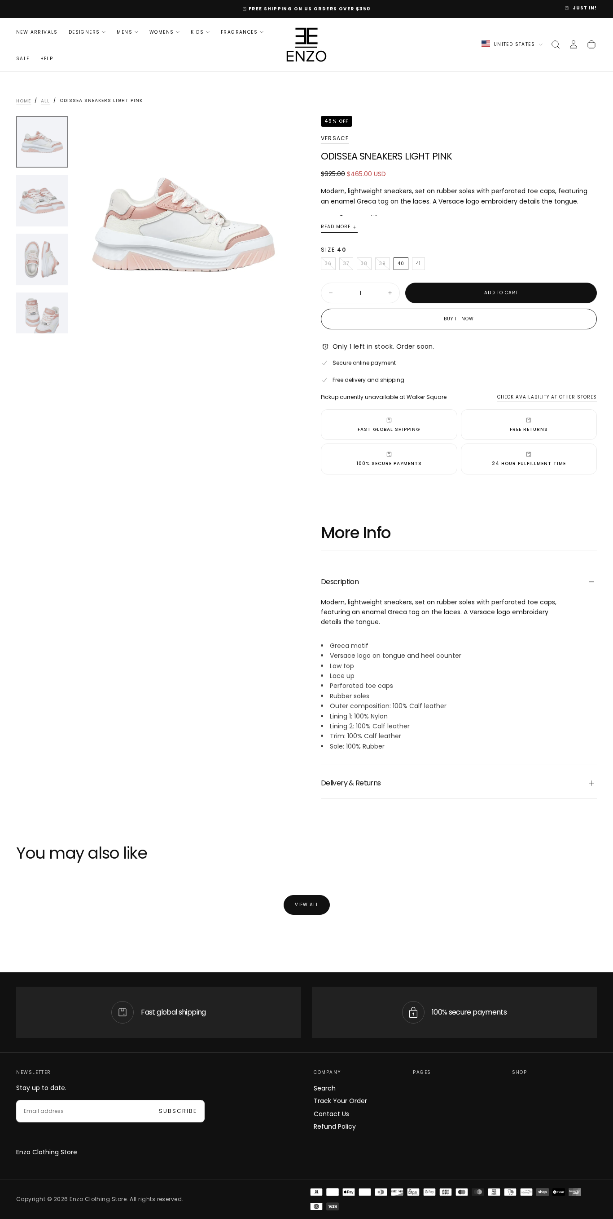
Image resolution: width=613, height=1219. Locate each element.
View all (307, 904)
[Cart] (591, 44)
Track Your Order (340, 1100)
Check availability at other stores (547, 397)
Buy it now (459, 318)
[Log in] (573, 44)
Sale (23, 58)
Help (46, 58)
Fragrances (239, 31)
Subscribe (178, 1111)
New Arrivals (37, 31)
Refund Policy (335, 1126)
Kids (197, 31)
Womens (161, 31)
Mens (124, 31)
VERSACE (335, 138)
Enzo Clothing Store (46, 1152)
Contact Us (331, 1113)
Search (325, 1088)
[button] (555, 44)
